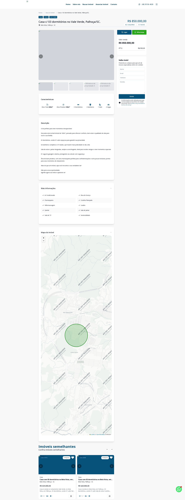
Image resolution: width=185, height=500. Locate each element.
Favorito (142, 25)
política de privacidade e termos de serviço (133, 104)
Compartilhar (131, 25)
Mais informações (48, 188)
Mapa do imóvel (47, 232)
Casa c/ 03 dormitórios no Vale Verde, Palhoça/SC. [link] (73, 13)
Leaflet (92, 434)
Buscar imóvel (88, 4)
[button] (41, 56)
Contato (114, 4)
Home (68, 4)
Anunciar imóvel (102, 4)
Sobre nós (76, 4)
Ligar (125, 32)
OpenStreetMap (100, 434)
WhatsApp (140, 32)
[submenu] (156, 4)
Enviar (132, 96)
